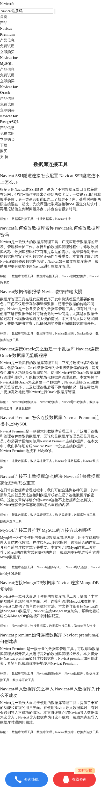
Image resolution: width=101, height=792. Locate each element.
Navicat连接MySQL (49, 567)
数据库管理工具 (22, 276)
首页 (3, 17)
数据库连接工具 (22, 219)
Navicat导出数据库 (73, 402)
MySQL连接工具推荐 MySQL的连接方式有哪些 (45, 530)
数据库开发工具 (23, 680)
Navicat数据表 (64, 333)
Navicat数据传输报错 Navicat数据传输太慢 (41, 291)
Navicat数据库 (49, 402)
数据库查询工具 (11, 521)
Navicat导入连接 (76, 567)
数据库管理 (44, 333)
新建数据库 (23, 408)
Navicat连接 (63, 219)
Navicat (7, 4)
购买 (3, 151)
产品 (3, 23)
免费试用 (7, 46)
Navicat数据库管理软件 (61, 747)
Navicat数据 (84, 333)
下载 (3, 145)
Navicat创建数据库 (73, 276)
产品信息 (7, 40)
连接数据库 (44, 219)
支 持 (4, 157)
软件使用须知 (50, 758)
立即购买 (7, 52)
